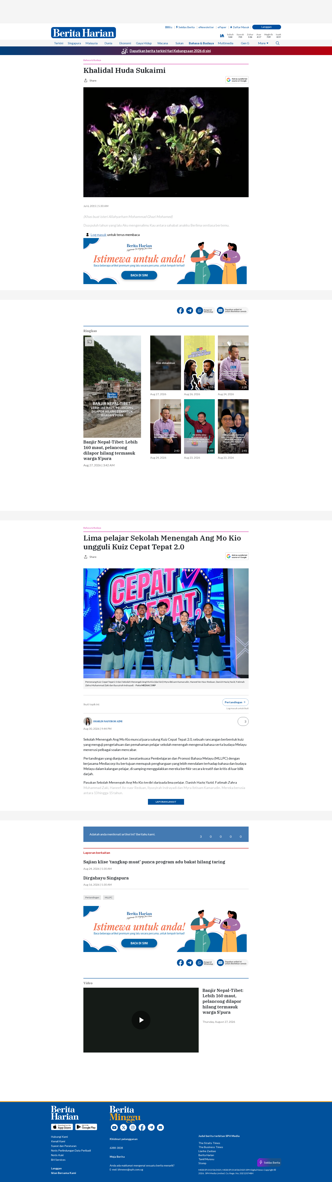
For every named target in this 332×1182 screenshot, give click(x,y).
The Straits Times (209, 1143)
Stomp (202, 1163)
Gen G (245, 43)
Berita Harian (206, 1155)
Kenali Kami (58, 1141)
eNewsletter (206, 27)
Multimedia (225, 43)
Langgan (266, 26)
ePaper (222, 27)
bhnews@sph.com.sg (130, 1169)
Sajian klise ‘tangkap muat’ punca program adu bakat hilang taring (154, 862)
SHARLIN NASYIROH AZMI (107, 721)
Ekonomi (125, 43)
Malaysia (91, 43)
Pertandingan (92, 897)
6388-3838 (116, 1147)
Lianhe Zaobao (207, 1151)
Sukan (179, 43)
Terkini (58, 43)
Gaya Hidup (144, 43)
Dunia (108, 43)
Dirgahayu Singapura (106, 878)
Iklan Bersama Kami (63, 1173)
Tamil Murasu (206, 1159)
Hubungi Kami (59, 1136)
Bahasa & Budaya (201, 43)
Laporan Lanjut (166, 801)
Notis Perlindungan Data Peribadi (71, 1150)
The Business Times (210, 1147)
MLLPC (108, 897)
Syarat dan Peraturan (63, 1145)
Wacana (162, 43)
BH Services (58, 1159)
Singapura (74, 43)
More (262, 43)
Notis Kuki (57, 1155)
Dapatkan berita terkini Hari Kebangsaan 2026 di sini (170, 51)
